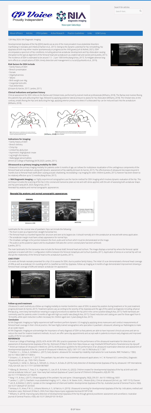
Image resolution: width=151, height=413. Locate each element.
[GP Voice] (49, 16)
